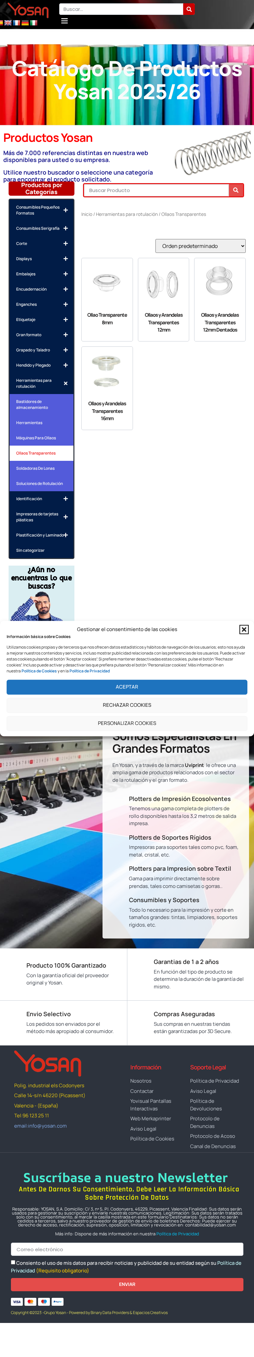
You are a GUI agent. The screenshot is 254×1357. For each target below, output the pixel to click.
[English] (8, 23)
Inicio (86, 214)
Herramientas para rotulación (127, 214)
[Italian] (34, 23)
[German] (25, 23)
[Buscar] (189, 9)
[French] (17, 23)
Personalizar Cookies (127, 723)
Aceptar (127, 687)
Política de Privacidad (177, 1234)
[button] (244, 629)
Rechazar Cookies (127, 705)
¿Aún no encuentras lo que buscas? (41, 578)
